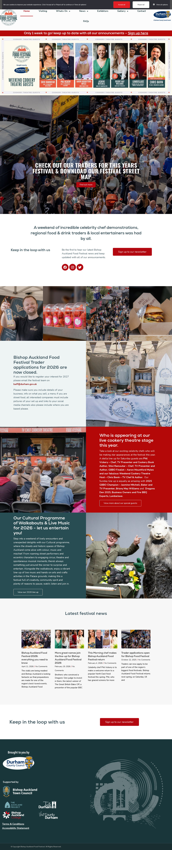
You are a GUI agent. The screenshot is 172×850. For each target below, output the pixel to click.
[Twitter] (80, 267)
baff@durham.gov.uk (25, 384)
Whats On (61, 11)
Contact (141, 11)
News (82, 11)
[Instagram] (72, 267)
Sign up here (138, 33)
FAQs (86, 21)
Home (27, 11)
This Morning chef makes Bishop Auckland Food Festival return (102, 656)
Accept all (121, 5)
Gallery (121, 11)
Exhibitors (102, 11)
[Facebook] (65, 267)
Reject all (141, 5)
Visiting (43, 11)
